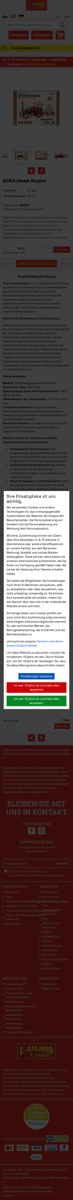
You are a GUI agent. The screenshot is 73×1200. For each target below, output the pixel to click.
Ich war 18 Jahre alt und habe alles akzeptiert (36, 701)
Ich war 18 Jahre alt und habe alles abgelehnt (36, 687)
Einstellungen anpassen (36, 676)
